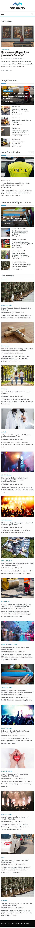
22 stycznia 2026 (17, 269)
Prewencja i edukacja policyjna (9, 644)
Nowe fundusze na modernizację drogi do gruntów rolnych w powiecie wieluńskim (17, 96)
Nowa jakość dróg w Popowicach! (18, 143)
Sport (2, 857)
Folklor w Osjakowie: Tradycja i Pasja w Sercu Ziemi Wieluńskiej (15, 732)
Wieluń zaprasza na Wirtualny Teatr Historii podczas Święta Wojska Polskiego (17, 350)
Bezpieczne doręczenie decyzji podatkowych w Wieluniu (20, 232)
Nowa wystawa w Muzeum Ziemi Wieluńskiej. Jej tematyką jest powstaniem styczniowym (15, 54)
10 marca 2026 (7, 187)
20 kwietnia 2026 (17, 135)
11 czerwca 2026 (17, 114)
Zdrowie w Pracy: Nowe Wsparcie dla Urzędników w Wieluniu (14, 775)
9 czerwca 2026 (17, 124)
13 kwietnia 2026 (17, 146)
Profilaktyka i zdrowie (6, 771)
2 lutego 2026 (16, 236)
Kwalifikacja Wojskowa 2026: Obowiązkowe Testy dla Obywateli (21, 266)
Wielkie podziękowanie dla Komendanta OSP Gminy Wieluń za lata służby (22, 244)
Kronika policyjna (5, 180)
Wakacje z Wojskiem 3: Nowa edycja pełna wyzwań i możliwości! (16, 904)
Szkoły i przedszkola (6, 560)
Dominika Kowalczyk (20, 58)
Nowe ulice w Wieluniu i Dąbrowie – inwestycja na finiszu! (20, 110)
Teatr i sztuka (5, 49)
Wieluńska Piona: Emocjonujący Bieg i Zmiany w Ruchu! (15, 861)
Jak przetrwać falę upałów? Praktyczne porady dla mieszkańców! (15, 436)
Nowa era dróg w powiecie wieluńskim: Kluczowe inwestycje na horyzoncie (20, 132)
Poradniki (3, 432)
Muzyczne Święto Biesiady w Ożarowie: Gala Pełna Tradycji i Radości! (17, 524)
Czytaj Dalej (5, 70)
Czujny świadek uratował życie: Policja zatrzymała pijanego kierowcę (15, 184)
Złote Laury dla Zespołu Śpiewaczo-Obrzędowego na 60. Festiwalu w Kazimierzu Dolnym (14, 480)
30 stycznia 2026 (17, 247)
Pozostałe (4, 389)
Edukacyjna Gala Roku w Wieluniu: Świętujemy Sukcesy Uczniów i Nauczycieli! (17, 691)
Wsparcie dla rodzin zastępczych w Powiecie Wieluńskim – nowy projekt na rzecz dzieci (22, 256)
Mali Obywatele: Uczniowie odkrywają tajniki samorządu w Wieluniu (17, 564)
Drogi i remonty (8, 90)
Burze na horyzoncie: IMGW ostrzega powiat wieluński (15, 648)
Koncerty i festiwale (6, 305)
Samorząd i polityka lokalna (11, 215)
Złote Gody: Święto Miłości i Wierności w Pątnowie (16, 393)
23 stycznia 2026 (17, 258)
